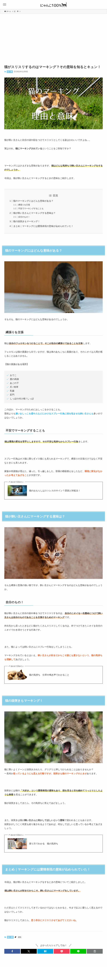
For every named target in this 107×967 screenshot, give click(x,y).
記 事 (10, 71)
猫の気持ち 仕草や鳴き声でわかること (49, 675)
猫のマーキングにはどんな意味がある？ (33, 201)
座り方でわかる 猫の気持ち (43, 843)
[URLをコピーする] (95, 951)
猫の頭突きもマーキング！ (26, 221)
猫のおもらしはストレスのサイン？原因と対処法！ (54, 490)
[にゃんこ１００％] (53, 4)
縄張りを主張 (24, 205)
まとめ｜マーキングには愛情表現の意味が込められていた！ (43, 226)
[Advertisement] (53, 34)
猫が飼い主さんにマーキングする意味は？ (34, 213)
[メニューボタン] (4, 4)
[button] (12, 951)
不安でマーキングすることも (31, 208)
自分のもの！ (24, 217)
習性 (19, 937)
